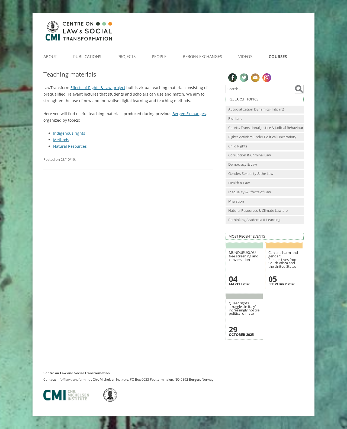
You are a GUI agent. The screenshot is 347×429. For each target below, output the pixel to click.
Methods (61, 139)
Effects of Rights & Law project (97, 87)
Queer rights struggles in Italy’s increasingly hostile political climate (244, 308)
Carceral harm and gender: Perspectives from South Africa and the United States (283, 259)
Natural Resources (70, 146)
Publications (87, 56)
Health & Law (239, 183)
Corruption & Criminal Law (249, 155)
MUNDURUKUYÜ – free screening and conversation (243, 256)
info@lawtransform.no (73, 379)
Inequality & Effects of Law (249, 192)
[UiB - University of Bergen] (117, 400)
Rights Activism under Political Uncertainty (262, 137)
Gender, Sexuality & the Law (250, 173)
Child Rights (237, 146)
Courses (278, 56)
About (50, 56)
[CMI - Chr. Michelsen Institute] (72, 400)
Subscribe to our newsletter (255, 77)
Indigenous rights (69, 133)
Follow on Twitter (244, 77)
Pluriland (235, 118)
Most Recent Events (247, 236)
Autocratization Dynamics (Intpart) (256, 109)
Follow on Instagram (266, 77)
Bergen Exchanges (202, 56)
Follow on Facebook (232, 77)
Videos (245, 56)
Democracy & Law (242, 164)
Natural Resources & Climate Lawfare (258, 210)
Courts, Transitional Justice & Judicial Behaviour (265, 127)
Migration (236, 201)
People (159, 56)
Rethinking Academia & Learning (254, 219)
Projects (126, 56)
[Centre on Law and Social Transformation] (78, 40)
